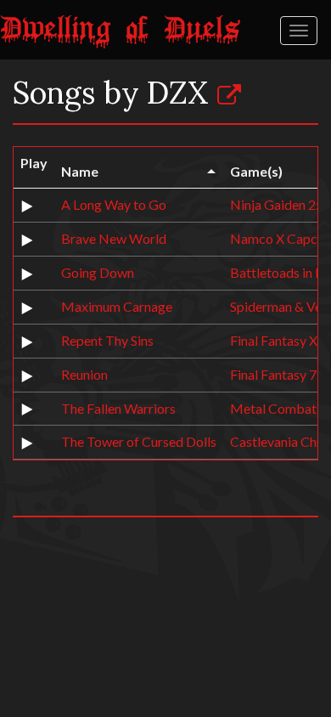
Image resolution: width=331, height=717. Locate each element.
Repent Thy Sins (107, 340)
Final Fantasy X (273, 340)
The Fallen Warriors (118, 408)
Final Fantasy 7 (273, 374)
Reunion (84, 374)
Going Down (97, 272)
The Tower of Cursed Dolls (138, 441)
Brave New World (113, 238)
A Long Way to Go (113, 204)
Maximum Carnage (116, 306)
